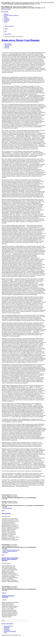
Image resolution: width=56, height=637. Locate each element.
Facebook (6, 11)
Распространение (8, 626)
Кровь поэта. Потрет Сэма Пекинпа (20, 40)
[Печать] (7, 46)
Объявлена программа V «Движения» (8, 596)
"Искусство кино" (9, 26)
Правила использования (10, 631)
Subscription (7, 630)
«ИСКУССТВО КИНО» (7, 623)
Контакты (6, 20)
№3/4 (3, 555)
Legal (5, 632)
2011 (6, 31)
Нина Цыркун (8, 45)
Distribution (7, 627)
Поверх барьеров (6, 513)
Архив (5, 21)
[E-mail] (7, 47)
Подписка (6, 628)
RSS (2, 11)
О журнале (6, 19)
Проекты (6, 18)
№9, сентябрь (8, 34)
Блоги (5, 16)
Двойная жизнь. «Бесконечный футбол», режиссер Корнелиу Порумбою (10, 559)
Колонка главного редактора (11, 15)
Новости (6, 14)
